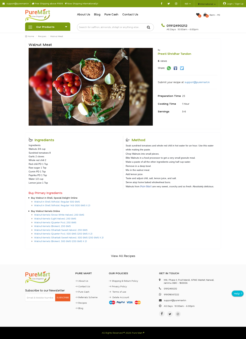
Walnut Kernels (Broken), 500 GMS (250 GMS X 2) (60, 241)
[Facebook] (162, 314)
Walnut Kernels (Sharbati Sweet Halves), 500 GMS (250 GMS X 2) (69, 237)
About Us (83, 14)
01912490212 (176, 25)
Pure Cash (111, 14)
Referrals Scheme (88, 297)
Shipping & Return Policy (125, 280)
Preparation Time (169, 95)
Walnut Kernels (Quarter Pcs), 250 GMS (55, 222)
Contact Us (130, 14)
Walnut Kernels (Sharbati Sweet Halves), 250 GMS (61, 229)
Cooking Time (167, 103)
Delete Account (120, 297)
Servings (163, 111)
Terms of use (119, 291)
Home (30, 36)
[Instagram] (178, 314)
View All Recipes (123, 256)
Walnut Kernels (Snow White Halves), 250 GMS (59, 214)
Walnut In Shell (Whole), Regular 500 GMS (57, 201)
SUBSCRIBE (63, 297)
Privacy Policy (119, 286)
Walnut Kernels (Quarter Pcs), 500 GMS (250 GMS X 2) (63, 233)
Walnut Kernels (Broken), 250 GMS (52, 226)
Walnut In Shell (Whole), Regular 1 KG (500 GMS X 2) (62, 205)
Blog (97, 14)
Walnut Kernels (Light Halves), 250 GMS (55, 218)
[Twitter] (170, 314)
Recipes (42, 36)
